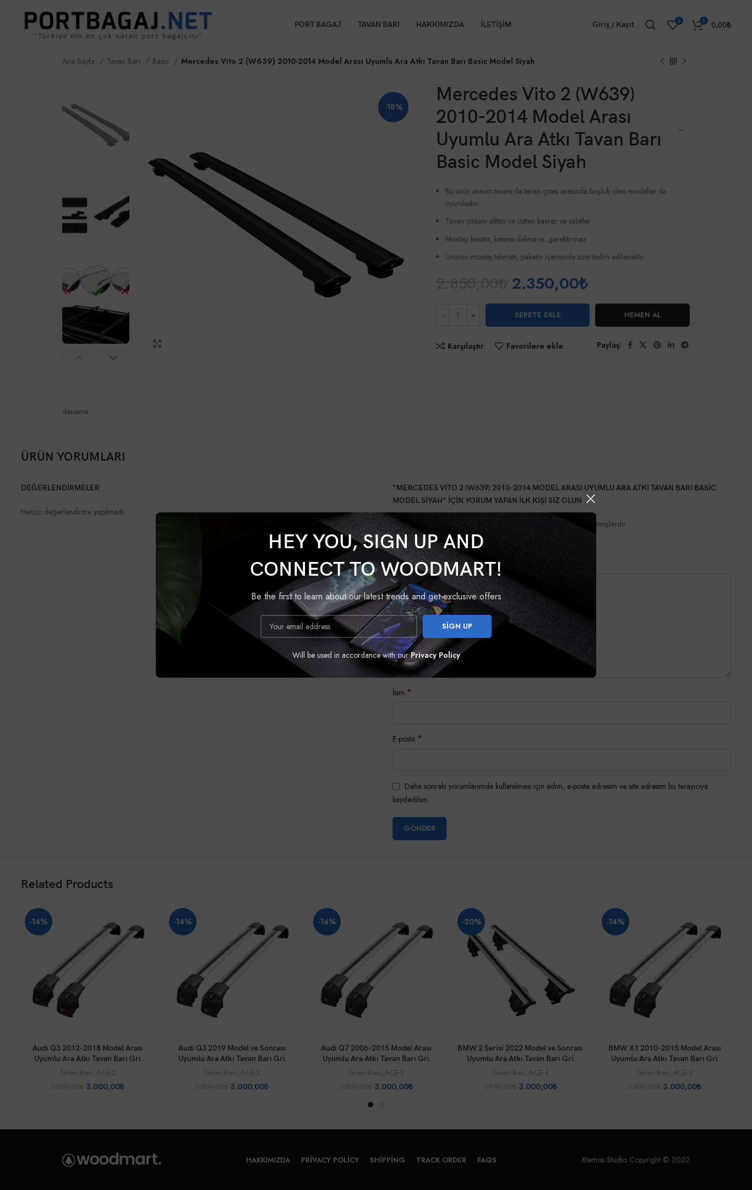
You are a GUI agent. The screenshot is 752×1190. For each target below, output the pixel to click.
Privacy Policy (435, 655)
